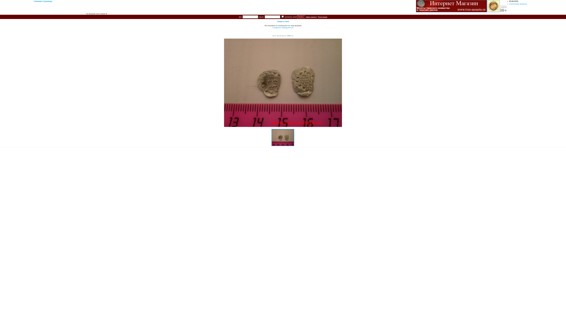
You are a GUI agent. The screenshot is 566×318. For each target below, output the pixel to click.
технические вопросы (518, 4)
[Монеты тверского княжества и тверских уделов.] (451, 12)
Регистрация (322, 17)
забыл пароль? (311, 17)
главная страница (43, 1)
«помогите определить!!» (283, 28)
